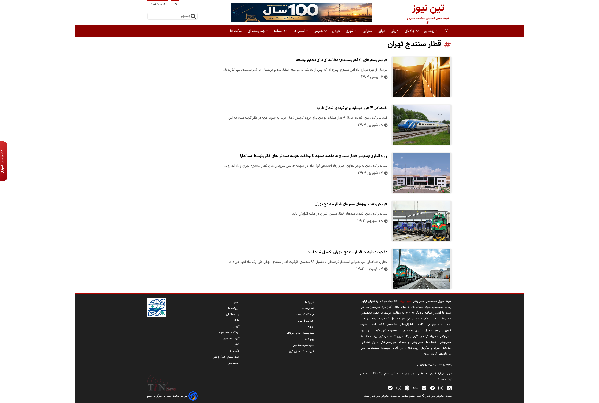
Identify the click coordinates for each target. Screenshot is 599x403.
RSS (311, 327)
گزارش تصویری (231, 339)
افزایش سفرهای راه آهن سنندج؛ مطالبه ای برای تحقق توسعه (342, 60)
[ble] (390, 388)
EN (174, 4)
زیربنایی (429, 31)
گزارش (236, 326)
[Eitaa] (415, 388)
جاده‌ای (410, 31)
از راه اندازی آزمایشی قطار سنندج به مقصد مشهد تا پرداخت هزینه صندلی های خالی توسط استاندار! (314, 156)
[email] (424, 388)
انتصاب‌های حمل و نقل (226, 357)
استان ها (299, 31)
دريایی (368, 31)
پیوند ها (309, 339)
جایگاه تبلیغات (305, 314)
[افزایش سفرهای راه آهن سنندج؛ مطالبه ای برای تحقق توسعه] (421, 77)
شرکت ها (236, 31)
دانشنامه (279, 31)
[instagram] (440, 388)
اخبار (236, 302)
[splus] (398, 388)
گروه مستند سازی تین (301, 351)
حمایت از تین (306, 321)
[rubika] (407, 388)
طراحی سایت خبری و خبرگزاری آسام (167, 396)
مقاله (236, 320)
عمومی (319, 31)
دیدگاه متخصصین (229, 332)
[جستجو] (193, 16)
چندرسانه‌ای (232, 314)
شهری (350, 31)
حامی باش (233, 363)
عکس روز (234, 351)
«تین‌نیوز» (405, 301)
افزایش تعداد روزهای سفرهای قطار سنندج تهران (351, 204)
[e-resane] (156, 307)
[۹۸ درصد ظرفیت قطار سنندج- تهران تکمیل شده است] (421, 269)
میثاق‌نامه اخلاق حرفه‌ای (300, 333)
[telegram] (432, 388)
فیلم (236, 345)
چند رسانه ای (256, 31)
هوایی (381, 31)
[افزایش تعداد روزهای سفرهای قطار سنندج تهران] (421, 221)
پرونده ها (233, 308)
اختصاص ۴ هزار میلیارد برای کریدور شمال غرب (352, 108)
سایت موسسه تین (303, 345)
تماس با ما (308, 308)
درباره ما (309, 302)
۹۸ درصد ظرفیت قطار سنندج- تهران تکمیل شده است (347, 252)
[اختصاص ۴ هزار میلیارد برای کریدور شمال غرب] (421, 125)
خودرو (336, 31)
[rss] (449, 388)
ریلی (393, 31)
